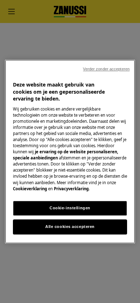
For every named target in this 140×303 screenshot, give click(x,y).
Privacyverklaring (71, 188)
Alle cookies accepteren (70, 226)
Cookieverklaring (30, 188)
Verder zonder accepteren (106, 69)
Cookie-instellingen (70, 208)
